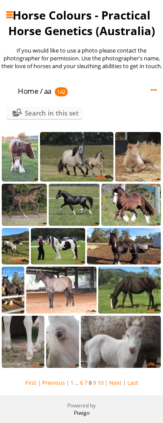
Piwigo (82, 412)
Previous (53, 383)
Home (28, 91)
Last (132, 383)
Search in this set (52, 113)
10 (100, 383)
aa (47, 91)
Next (115, 383)
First (31, 383)
